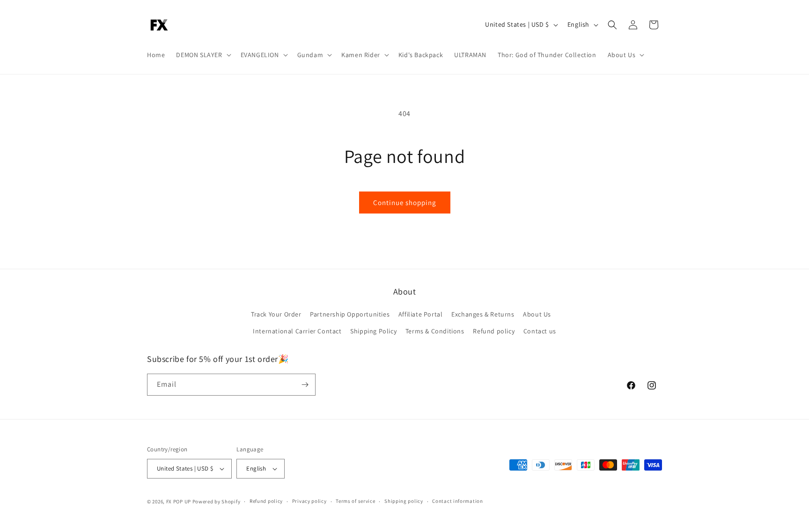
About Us (537, 314)
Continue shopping (404, 202)
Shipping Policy (373, 331)
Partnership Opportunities (350, 314)
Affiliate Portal (420, 314)
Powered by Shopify (216, 501)
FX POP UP (178, 501)
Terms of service (355, 501)
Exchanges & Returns (482, 314)
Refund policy (494, 331)
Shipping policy (403, 501)
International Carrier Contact (297, 331)
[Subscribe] (304, 385)
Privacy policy (309, 501)
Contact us (539, 331)
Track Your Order (276, 314)
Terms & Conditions (434, 331)
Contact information (457, 501)
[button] (202, 55)
